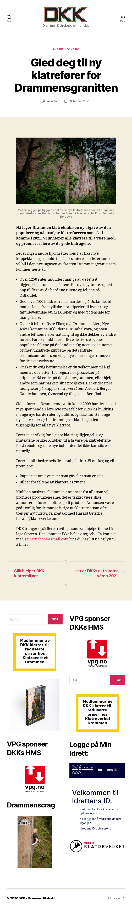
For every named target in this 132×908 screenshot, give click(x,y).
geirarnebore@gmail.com (46, 539)
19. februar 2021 (79, 101)
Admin (55, 101)
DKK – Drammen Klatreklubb (39, 898)
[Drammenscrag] (35, 842)
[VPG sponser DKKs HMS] (35, 778)
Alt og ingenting (66, 49)
